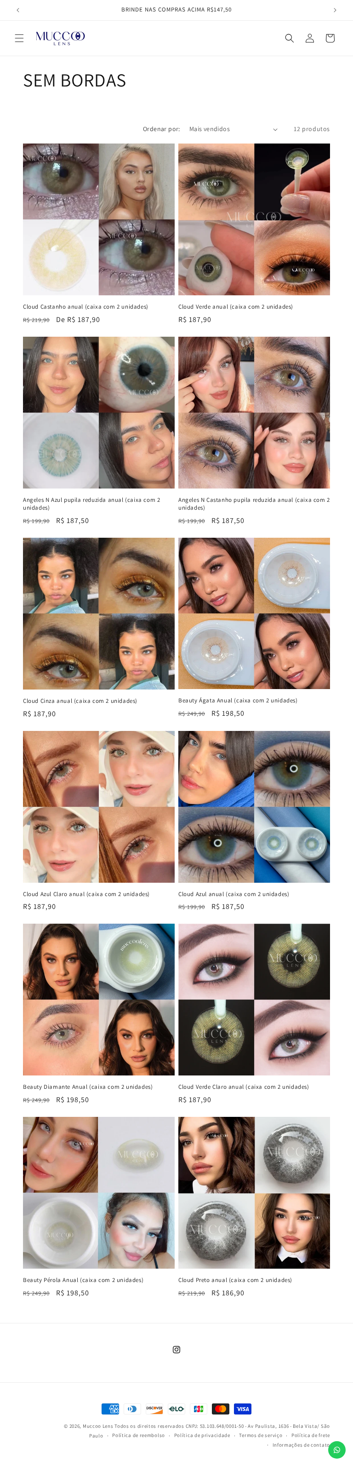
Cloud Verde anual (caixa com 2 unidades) (235, 306)
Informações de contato (301, 1445)
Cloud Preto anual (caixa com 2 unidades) (235, 1280)
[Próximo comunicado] (335, 10)
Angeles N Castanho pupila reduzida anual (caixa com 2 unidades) (254, 504)
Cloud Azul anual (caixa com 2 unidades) (233, 894)
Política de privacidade (202, 1435)
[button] (19, 38)
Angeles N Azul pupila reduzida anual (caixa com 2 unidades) (91, 504)
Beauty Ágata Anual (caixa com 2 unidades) (238, 700)
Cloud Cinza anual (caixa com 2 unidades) (80, 701)
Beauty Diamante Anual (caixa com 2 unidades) (88, 1087)
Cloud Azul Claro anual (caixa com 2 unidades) (86, 894)
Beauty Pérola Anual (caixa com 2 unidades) (83, 1280)
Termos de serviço (260, 1435)
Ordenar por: (161, 129)
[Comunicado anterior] (18, 10)
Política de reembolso (138, 1435)
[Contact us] (337, 1450)
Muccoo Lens (98, 1426)
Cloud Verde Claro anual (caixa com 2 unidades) (243, 1087)
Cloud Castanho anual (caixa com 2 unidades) (85, 306)
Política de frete (310, 1435)
